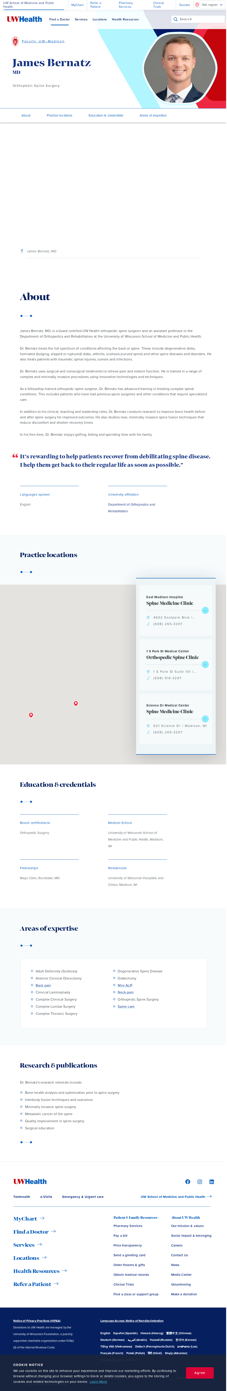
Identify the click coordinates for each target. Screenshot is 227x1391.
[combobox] (202, 19)
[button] (75, 703)
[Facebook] (187, 1181)
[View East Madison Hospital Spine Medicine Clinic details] (205, 610)
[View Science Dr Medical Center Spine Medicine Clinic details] (205, 718)
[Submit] (175, 19)
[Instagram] (199, 1181)
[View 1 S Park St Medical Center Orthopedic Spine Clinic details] (205, 664)
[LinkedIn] (209, 1181)
